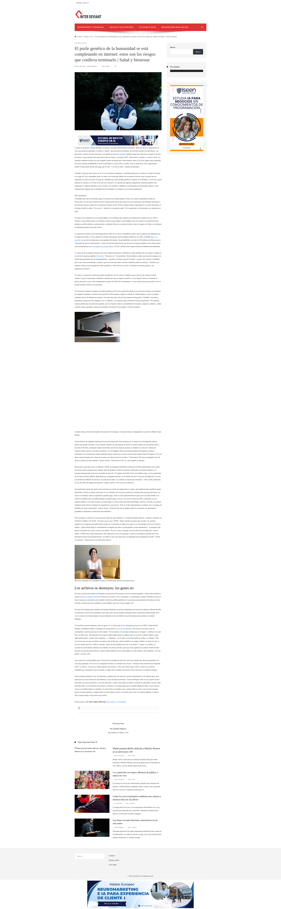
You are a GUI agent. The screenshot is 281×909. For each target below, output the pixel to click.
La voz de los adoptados (123, 629)
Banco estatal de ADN (90, 597)
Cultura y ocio (80, 43)
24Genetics (100, 256)
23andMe (122, 154)
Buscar (172, 47)
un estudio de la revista (102, 246)
